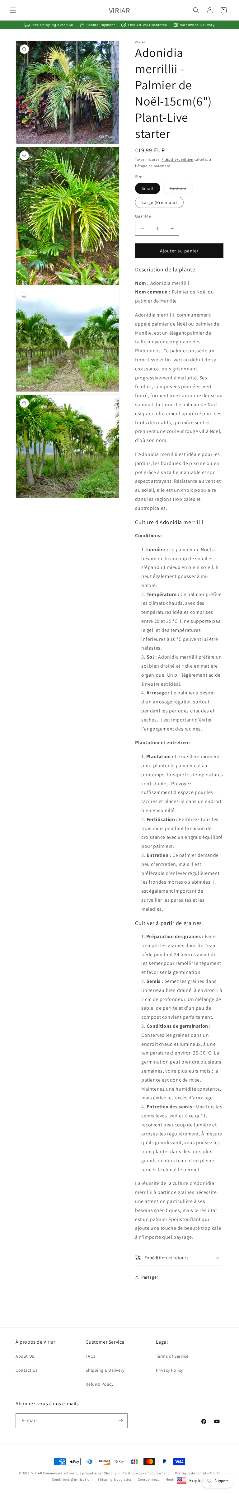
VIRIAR (36, 1473)
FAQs (90, 1356)
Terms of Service (172, 1356)
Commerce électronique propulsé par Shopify (79, 1473)
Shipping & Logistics (115, 1479)
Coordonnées (148, 1479)
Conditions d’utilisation (72, 1479)
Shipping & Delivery (105, 1370)
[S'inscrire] (120, 1420)
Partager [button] (149, 1277)
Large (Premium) (159, 202)
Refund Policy (99, 1384)
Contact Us (27, 1370)
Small (148, 188)
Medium (181, 189)
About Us (25, 1356)
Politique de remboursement (146, 1473)
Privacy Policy (169, 1370)
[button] (13, 10)
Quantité (143, 216)
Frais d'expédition (178, 159)
